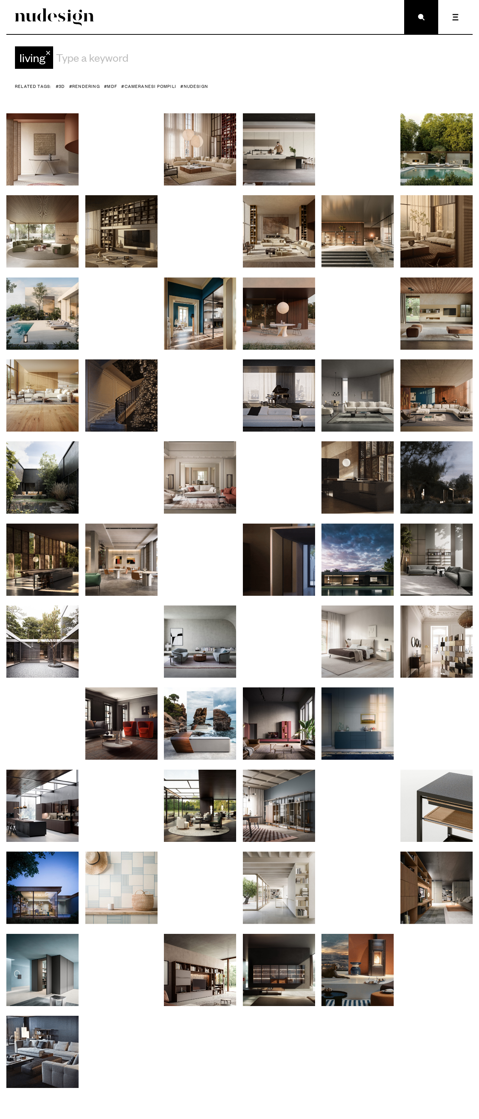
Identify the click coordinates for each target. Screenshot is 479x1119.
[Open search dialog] (421, 17)
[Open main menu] (455, 17)
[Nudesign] (54, 17)
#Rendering (84, 86)
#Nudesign (194, 86)
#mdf (110, 86)
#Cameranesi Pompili (148, 86)
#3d (60, 86)
